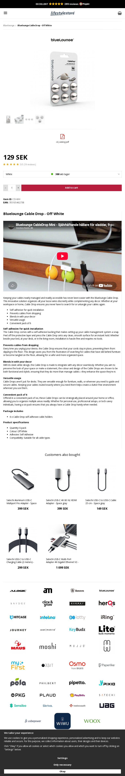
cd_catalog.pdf (62, 142)
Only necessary (62, 764)
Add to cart (71, 187)
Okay (63, 771)
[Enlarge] (62, 78)
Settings (62, 758)
